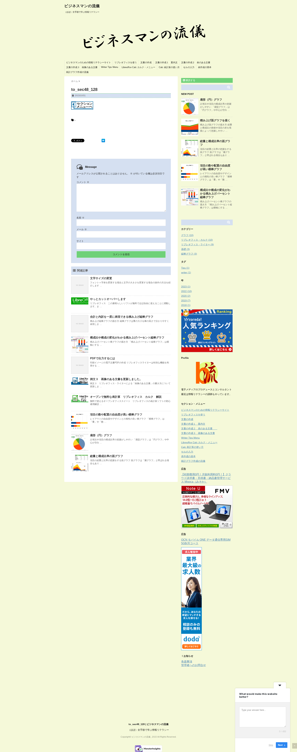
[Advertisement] (210, 693)
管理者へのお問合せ (193, 665)
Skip (271, 745)
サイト (80, 241)
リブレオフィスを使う (125, 62)
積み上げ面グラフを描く (215, 120)
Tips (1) (185, 267)
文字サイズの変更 (101, 278)
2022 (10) (186, 291)
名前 (80, 217)
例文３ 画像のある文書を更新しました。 (116, 379)
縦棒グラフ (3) (189, 253)
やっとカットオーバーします (108, 299)
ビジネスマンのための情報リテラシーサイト (88, 62)
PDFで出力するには (102, 358)
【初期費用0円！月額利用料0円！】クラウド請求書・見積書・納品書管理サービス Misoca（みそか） (206, 478)
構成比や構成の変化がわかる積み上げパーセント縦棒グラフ (127, 337)
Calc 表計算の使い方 (169, 67)
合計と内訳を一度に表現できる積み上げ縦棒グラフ (121, 316)
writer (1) (186, 272)
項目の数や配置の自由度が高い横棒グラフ (116, 414)
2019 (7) (185, 300)
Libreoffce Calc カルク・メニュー (138, 67)
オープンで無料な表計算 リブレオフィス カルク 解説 (126, 396)
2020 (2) (185, 295)
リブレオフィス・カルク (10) (197, 239)
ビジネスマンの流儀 (82, 6)
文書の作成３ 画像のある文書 (81, 67)
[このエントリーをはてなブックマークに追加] (103, 140)
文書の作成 (146, 62)
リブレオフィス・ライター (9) (197, 244)
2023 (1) (185, 286)
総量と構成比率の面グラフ (106, 456)
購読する (190, 80)
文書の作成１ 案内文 (166, 62)
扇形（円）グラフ (101, 435)
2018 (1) (185, 305)
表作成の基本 (204, 67)
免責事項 (186, 661)
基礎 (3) (185, 249)
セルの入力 (188, 67)
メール (81, 229)
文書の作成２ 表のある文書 (198, 62)
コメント (82, 182)
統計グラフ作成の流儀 (77, 72)
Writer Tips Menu (109, 67)
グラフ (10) (187, 235)
